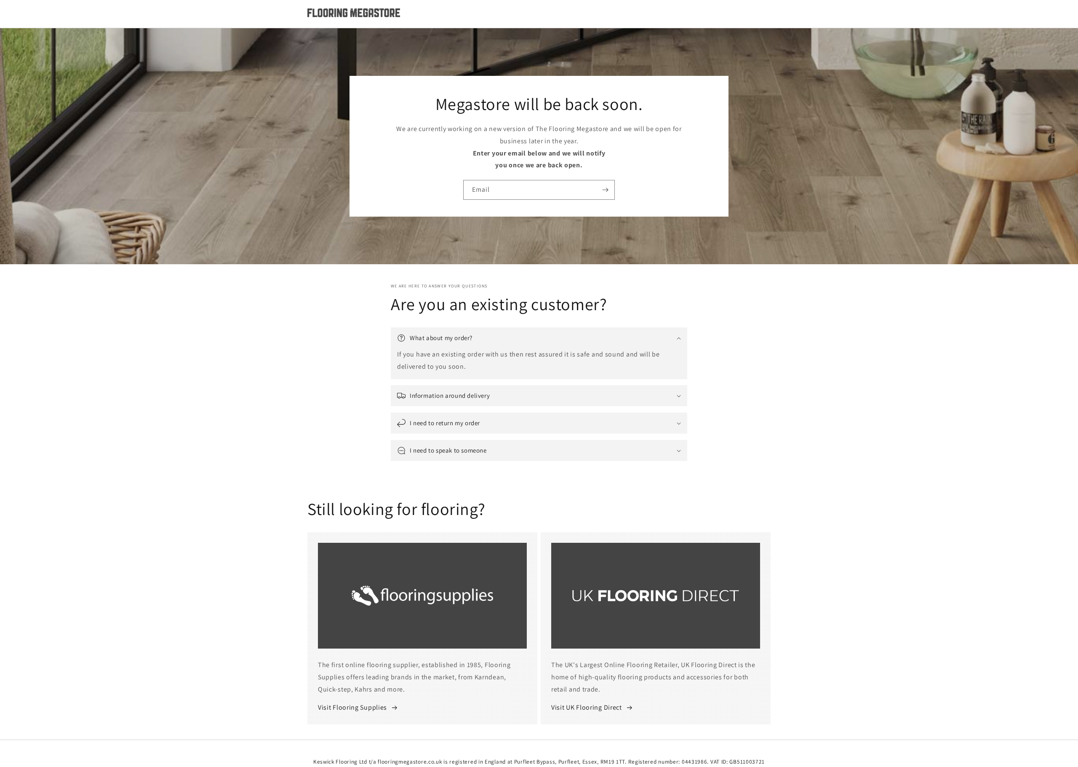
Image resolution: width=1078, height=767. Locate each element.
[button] (539, 338)
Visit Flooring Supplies (352, 707)
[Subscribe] (605, 190)
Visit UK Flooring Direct (586, 707)
